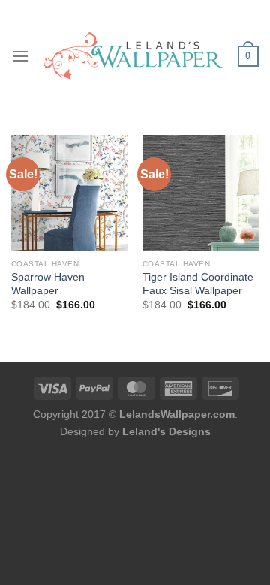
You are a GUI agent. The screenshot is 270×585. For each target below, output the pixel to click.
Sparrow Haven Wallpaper (48, 284)
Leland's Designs (166, 431)
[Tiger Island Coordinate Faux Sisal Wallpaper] (200, 193)
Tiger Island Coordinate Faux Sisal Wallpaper (198, 284)
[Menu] (20, 56)
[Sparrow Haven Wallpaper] (69, 193)
